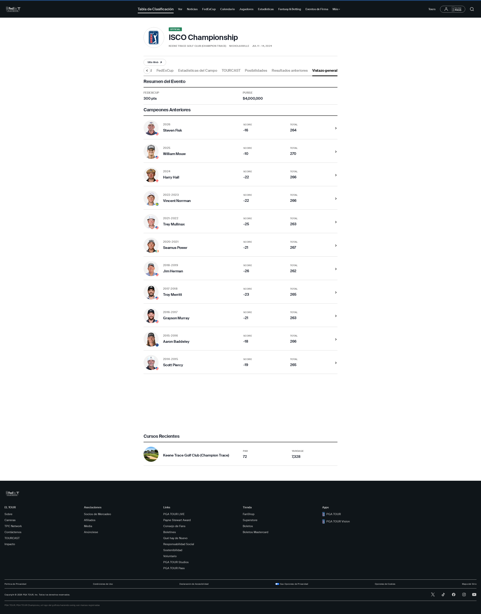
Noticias (192, 9)
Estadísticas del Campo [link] (197, 71)
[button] (155, 62)
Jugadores (246, 9)
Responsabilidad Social (178, 544)
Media (88, 526)
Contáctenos (13, 532)
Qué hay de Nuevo (175, 538)
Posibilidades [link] (256, 71)
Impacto (10, 544)
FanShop (248, 514)
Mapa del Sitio (469, 584)
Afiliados (89, 520)
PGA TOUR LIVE (174, 514)
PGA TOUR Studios (176, 562)
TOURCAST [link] (231, 71)
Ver (180, 9)
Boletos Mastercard (255, 532)
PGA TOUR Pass (174, 568)
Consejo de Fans (174, 526)
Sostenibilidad (172, 550)
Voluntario (170, 556)
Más (337, 9)
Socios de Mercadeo (97, 514)
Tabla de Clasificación (156, 9)
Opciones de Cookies (385, 584)
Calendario (227, 9)
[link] (155, 62)
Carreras (10, 520)
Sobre (8, 514)
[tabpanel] (240, 271)
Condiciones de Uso (103, 584)
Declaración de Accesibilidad (194, 584)
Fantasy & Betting (289, 9)
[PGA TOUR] (13, 9)
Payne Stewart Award (177, 520)
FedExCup (209, 9)
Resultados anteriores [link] (290, 71)
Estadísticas (266, 9)
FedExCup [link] (165, 71)
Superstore (250, 520)
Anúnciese (91, 532)
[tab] (165, 72)
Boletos (248, 526)
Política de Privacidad (15, 584)
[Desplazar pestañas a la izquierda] (147, 70)
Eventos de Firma (317, 9)
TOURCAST (12, 538)
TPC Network (13, 526)
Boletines (169, 532)
